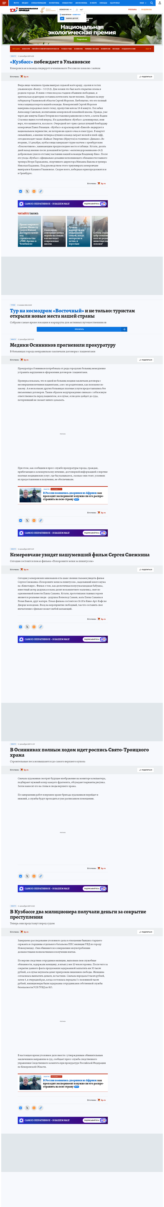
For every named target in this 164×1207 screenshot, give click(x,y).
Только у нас (70, 49)
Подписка (146, 9)
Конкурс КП (112, 49)
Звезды (106, 3)
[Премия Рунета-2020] (47, 10)
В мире (96, 3)
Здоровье (118, 3)
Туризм (13, 308)
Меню (4, 3)
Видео (25, 3)
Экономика (84, 3)
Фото (16, 3)
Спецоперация (39, 3)
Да (62, 18)
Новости (26, 49)
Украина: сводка (97, 49)
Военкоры (83, 49)
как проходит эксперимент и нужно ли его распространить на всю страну (73, 500)
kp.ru (25, 77)
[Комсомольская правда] (24, 9)
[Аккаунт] (160, 3)
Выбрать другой (72, 18)
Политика (55, 3)
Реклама (131, 9)
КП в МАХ (124, 49)
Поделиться (146, 77)
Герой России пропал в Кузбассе (47, 49)
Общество (69, 3)
